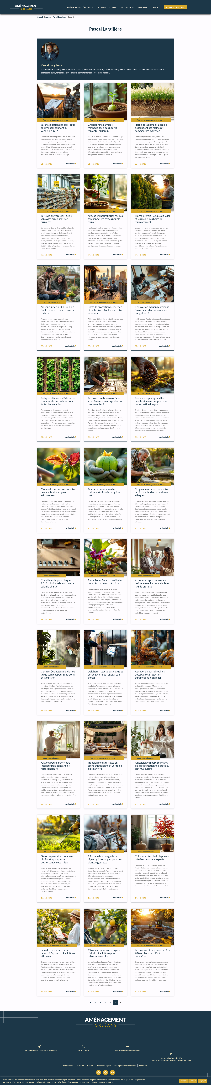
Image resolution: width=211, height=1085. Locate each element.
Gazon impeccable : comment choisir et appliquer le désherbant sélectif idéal (57, 859)
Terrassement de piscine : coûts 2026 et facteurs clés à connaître (152, 953)
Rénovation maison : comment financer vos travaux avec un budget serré (152, 309)
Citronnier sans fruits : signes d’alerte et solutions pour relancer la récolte (104, 953)
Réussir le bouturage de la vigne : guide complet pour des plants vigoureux (105, 859)
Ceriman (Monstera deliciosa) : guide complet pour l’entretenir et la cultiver (58, 674)
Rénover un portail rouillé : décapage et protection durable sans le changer (150, 674)
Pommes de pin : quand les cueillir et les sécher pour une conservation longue (151, 401)
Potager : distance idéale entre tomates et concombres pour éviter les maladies (58, 401)
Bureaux (142, 7)
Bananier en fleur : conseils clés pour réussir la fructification (105, 582)
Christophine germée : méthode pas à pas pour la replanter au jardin (102, 127)
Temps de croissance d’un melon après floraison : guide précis (104, 492)
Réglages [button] (203, 1081)
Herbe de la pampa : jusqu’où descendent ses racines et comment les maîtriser (151, 127)
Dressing (101, 7)
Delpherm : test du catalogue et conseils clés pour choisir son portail (105, 674)
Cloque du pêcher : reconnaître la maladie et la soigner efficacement (58, 492)
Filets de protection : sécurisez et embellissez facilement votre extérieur (105, 309)
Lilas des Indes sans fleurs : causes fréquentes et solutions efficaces (58, 953)
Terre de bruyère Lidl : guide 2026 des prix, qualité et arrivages (56, 218)
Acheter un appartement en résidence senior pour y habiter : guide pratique (152, 583)
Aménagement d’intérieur (80, 7)
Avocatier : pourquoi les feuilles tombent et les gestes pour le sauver (105, 218)
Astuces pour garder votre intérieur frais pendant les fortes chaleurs (55, 765)
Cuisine (113, 7)
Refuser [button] (193, 1081)
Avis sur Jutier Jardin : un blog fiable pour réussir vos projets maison (57, 309)
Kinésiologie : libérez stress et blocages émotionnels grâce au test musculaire (152, 765)
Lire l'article (70, 163)
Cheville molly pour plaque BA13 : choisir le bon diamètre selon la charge (57, 583)
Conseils (155, 7)
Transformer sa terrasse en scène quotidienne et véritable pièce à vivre (105, 765)
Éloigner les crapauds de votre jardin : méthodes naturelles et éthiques (152, 492)
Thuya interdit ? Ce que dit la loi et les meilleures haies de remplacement (152, 218)
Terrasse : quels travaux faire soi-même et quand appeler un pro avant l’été (105, 401)
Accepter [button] (184, 1081)
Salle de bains (127, 7)
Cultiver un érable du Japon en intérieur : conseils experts (152, 858)
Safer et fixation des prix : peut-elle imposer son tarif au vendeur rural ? (58, 127)
